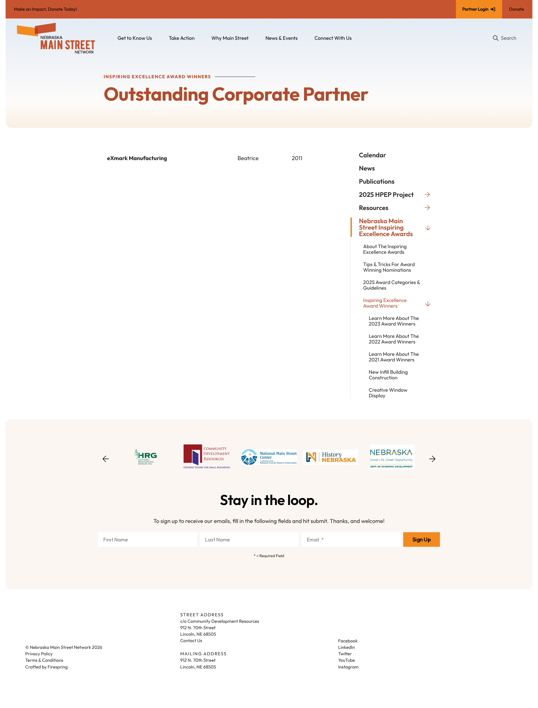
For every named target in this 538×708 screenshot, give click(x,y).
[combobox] (507, 38)
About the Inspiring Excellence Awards (385, 249)
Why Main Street (230, 38)
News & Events (281, 38)
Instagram (348, 667)
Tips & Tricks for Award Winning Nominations (389, 267)
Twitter (345, 654)
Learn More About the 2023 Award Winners (394, 321)
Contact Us (191, 641)
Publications (377, 181)
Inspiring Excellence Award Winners (385, 303)
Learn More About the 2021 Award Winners (394, 357)
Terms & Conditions (44, 660)
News (367, 168)
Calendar (372, 155)
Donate (516, 9)
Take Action (181, 38)
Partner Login (475, 9)
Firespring (58, 667)
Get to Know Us (134, 38)
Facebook (348, 641)
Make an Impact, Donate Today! (45, 9)
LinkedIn (346, 647)
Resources (373, 207)
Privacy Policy (39, 654)
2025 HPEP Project (386, 194)
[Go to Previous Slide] (106, 462)
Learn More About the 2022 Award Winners (394, 339)
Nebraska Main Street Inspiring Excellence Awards (386, 227)
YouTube (346, 660)
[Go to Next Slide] (432, 457)
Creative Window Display (388, 392)
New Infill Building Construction (388, 374)
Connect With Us (333, 38)
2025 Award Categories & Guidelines (391, 285)
